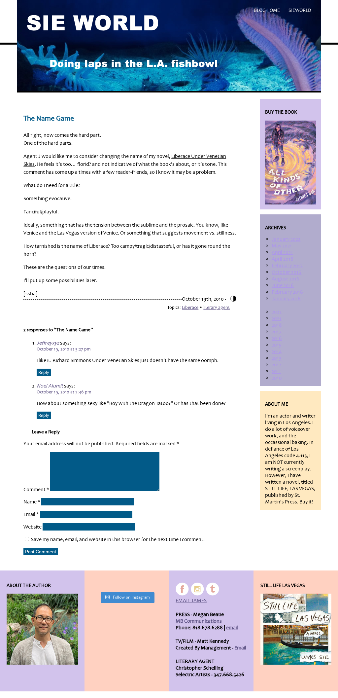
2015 (277, 345)
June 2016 (283, 285)
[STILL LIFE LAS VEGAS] (295, 629)
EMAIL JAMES (191, 600)
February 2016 (287, 292)
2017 (277, 331)
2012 (276, 364)
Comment (36, 489)
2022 (277, 312)
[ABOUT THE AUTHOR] (42, 629)
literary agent (216, 307)
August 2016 (285, 279)
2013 (277, 358)
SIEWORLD (299, 10)
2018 (277, 325)
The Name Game (48, 118)
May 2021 (282, 245)
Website (32, 527)
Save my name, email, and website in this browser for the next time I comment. (118, 539)
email (232, 627)
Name (31, 501)
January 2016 (286, 298)
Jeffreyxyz (48, 343)
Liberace (190, 307)
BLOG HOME (267, 10)
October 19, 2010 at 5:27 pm (63, 349)
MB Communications (199, 621)
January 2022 (286, 239)
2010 (277, 378)
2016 (277, 338)
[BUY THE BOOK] (290, 163)
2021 (276, 318)
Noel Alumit (50, 386)
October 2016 (286, 272)
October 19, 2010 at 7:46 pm (64, 392)
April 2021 (282, 252)
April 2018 (282, 259)
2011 (276, 371)
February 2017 (287, 265)
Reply (43, 372)
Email (31, 514)
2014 (277, 351)
